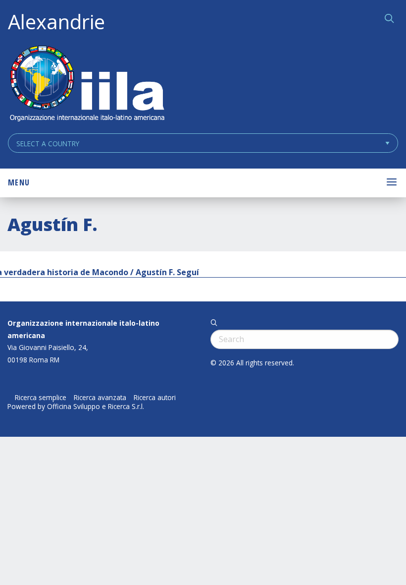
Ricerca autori (155, 397)
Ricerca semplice (40, 397)
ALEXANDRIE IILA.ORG (86, 84)
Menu (19, 182)
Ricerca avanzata (100, 397)
